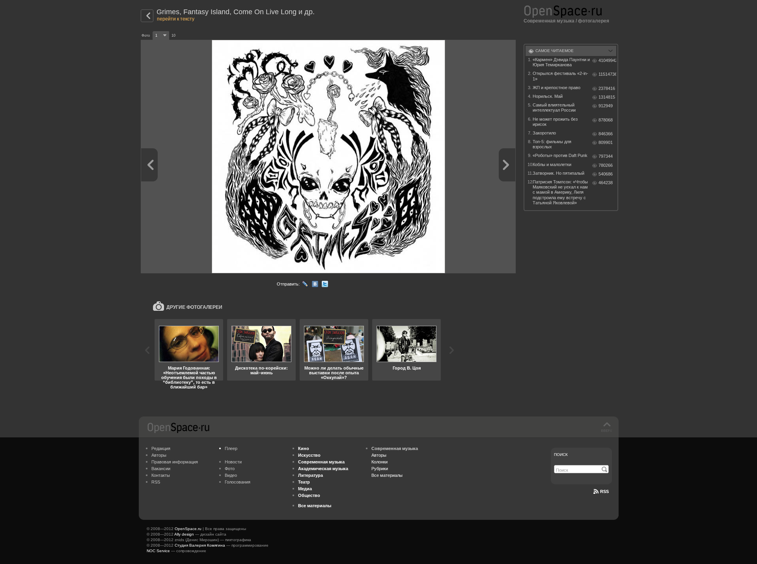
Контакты (160, 475)
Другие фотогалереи (194, 307)
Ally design (184, 534)
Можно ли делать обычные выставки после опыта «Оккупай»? (334, 373)
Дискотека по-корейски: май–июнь (261, 370)
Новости (233, 461)
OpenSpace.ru (188, 529)
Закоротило (544, 133)
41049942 (607, 60)
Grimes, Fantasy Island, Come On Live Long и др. (236, 12)
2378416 (607, 88)
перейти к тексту (175, 19)
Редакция (160, 448)
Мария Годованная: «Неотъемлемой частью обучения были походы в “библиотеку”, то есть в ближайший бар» (189, 377)
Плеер (231, 448)
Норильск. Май (548, 96)
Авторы (158, 455)
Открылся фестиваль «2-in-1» (560, 76)
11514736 (607, 74)
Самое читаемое (554, 51)
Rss (604, 491)
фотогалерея (593, 21)
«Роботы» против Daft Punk (560, 155)
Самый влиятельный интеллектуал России (554, 107)
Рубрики (379, 468)
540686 (606, 174)
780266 (606, 165)
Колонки (379, 461)
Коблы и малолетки (552, 164)
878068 (606, 120)
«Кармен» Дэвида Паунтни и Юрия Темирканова (561, 62)
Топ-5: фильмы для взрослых (552, 144)
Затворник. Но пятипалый (558, 173)
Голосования (237, 482)
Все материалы (387, 475)
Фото (230, 468)
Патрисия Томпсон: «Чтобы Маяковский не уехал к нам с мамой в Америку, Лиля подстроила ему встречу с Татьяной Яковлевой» (560, 192)
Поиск (561, 454)
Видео (231, 475)
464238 (606, 182)
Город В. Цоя (407, 368)
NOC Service (158, 551)
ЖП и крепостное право (556, 87)
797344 (606, 156)
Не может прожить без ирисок (555, 122)
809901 (606, 142)
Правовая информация (174, 461)
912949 (606, 105)
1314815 (607, 97)
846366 (606, 133)
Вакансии (160, 468)
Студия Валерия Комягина (200, 545)
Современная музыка (549, 21)
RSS (155, 482)
